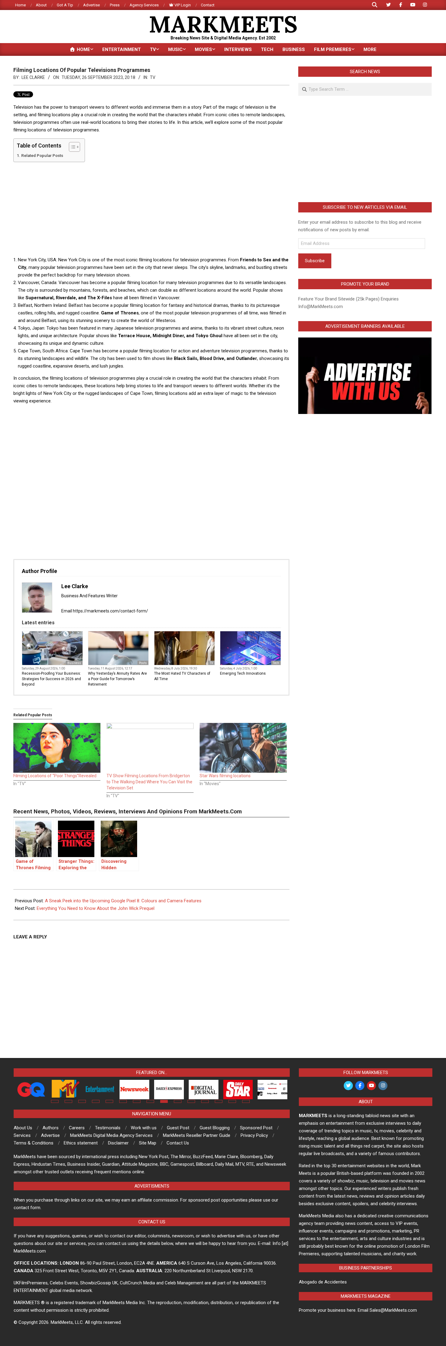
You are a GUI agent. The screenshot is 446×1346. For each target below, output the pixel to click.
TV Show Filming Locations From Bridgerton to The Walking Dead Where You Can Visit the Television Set (149, 781)
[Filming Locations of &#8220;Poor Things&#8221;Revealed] (56, 748)
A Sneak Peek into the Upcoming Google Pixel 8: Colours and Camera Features (123, 901)
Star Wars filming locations (225, 775)
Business (74, 663)
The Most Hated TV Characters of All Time (182, 676)
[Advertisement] (151, 209)
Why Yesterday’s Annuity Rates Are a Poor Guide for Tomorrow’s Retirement (117, 679)
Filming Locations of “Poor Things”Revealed (54, 775)
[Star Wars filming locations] (243, 748)
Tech (276, 663)
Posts (143, 663)
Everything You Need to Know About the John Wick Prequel (95, 908)
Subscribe (315, 260)
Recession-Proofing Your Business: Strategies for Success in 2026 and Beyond (51, 679)
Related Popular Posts (42, 155)
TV (152, 77)
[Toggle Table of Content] (71, 147)
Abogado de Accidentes (323, 1282)
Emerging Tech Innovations (243, 673)
